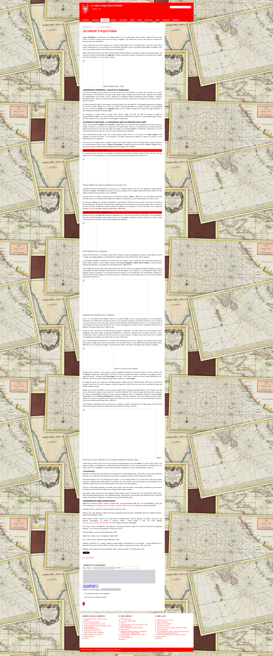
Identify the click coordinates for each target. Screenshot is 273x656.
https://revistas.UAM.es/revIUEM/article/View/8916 (101, 523)
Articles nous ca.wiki (163, 626)
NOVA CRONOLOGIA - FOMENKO (94, 632)
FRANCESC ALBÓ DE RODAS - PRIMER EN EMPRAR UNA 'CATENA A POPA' (134, 632)
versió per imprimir (88, 558)
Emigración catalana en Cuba (92, 630)
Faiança (86, 638)
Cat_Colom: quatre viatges (91, 622)
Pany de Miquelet (162, 629)
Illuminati (159, 638)
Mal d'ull (123, 623)
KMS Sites (118, 649)
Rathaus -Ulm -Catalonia (164, 624)
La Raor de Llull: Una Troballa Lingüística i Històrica (172, 627)
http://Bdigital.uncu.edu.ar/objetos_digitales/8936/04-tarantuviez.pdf (115, 505)
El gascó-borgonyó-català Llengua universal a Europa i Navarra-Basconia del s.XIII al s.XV (173, 632)
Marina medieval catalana (91, 629)
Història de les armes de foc (165, 620)
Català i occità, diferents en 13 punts (94, 624)
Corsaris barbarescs (126, 637)
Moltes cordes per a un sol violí (93, 634)
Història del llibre (89, 636)
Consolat (107, 27)
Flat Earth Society (126, 619)
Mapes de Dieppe (162, 622)
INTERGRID (98, 649)
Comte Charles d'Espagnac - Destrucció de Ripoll (171, 634)
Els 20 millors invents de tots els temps (132, 627)
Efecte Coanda (125, 629)
